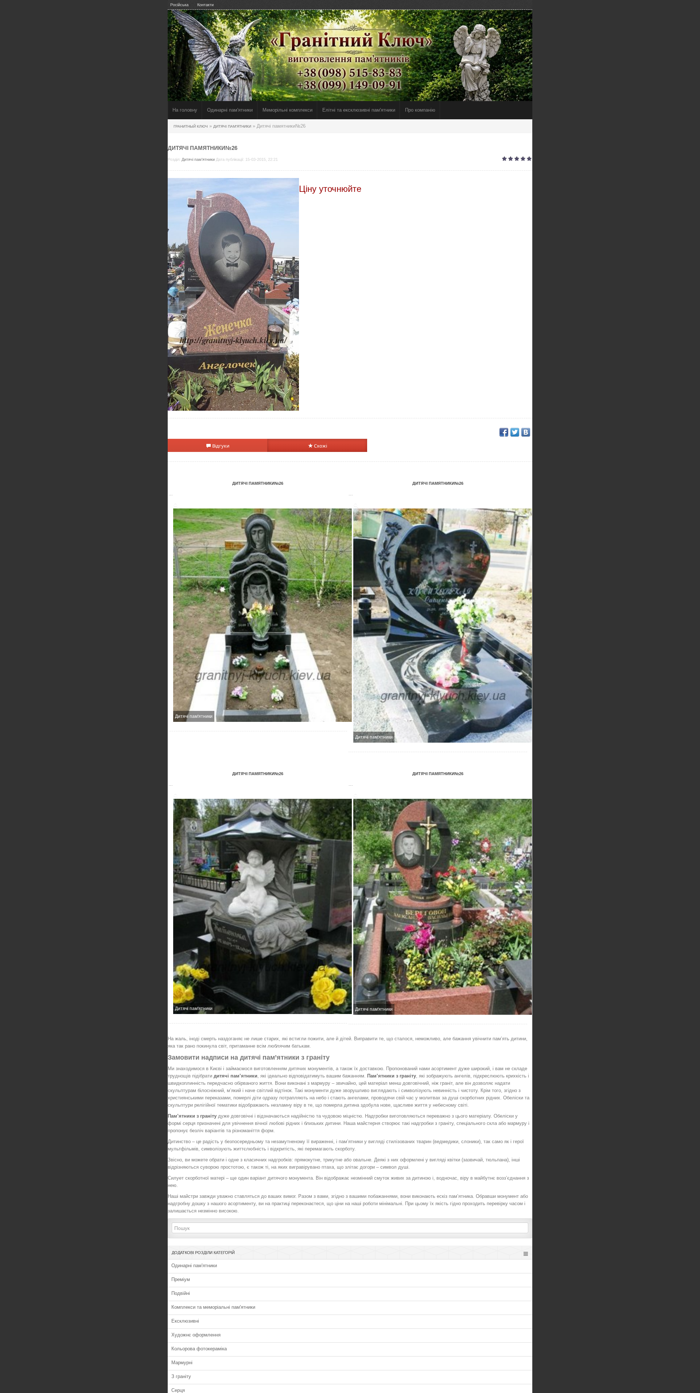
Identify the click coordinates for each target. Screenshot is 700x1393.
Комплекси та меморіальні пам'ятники (213, 1307)
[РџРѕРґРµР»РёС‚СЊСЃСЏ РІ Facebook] (503, 432)
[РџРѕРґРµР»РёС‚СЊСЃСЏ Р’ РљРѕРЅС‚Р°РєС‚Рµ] (525, 432)
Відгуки (220, 445)
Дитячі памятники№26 (257, 483)
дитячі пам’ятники (235, 1076)
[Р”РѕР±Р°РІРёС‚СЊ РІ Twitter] (514, 432)
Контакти (205, 5)
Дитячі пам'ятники (198, 159)
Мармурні (181, 1362)
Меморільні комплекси (287, 110)
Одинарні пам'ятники (230, 110)
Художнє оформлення (196, 1335)
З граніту (181, 1376)
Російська (179, 5)
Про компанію (420, 110)
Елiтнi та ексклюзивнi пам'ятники (358, 110)
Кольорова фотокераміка (199, 1348)
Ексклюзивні (185, 1321)
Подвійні (180, 1293)
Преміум (180, 1279)
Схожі (320, 445)
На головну (184, 110)
